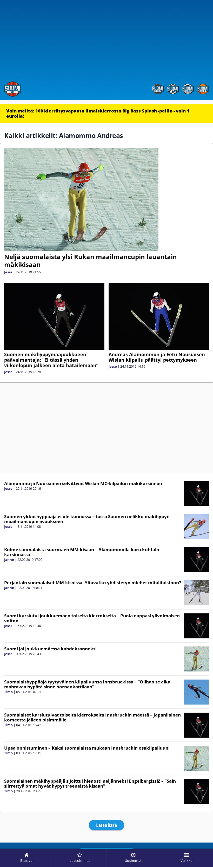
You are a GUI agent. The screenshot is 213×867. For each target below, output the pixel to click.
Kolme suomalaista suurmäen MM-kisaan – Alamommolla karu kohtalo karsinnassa (81, 551)
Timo (8, 691)
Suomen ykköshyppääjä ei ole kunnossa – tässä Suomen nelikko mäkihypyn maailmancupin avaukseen (87, 518)
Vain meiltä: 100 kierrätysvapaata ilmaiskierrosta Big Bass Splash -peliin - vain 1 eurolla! (97, 113)
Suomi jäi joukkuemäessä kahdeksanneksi (50, 649)
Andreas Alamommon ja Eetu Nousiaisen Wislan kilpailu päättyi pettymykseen (157, 357)
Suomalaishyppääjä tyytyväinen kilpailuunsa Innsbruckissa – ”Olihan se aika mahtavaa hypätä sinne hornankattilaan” (87, 684)
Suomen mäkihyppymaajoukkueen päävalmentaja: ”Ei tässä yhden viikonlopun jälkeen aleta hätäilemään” (51, 359)
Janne (9, 559)
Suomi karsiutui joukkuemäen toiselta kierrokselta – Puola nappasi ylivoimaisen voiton (92, 618)
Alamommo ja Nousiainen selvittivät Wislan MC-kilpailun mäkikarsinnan (83, 483)
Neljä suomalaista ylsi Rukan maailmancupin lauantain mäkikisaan (90, 260)
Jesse (8, 272)
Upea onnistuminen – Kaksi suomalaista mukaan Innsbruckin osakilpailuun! (87, 748)
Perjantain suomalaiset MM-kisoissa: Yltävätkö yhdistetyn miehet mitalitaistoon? (92, 583)
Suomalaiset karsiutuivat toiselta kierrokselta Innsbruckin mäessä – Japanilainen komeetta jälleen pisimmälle (92, 717)
